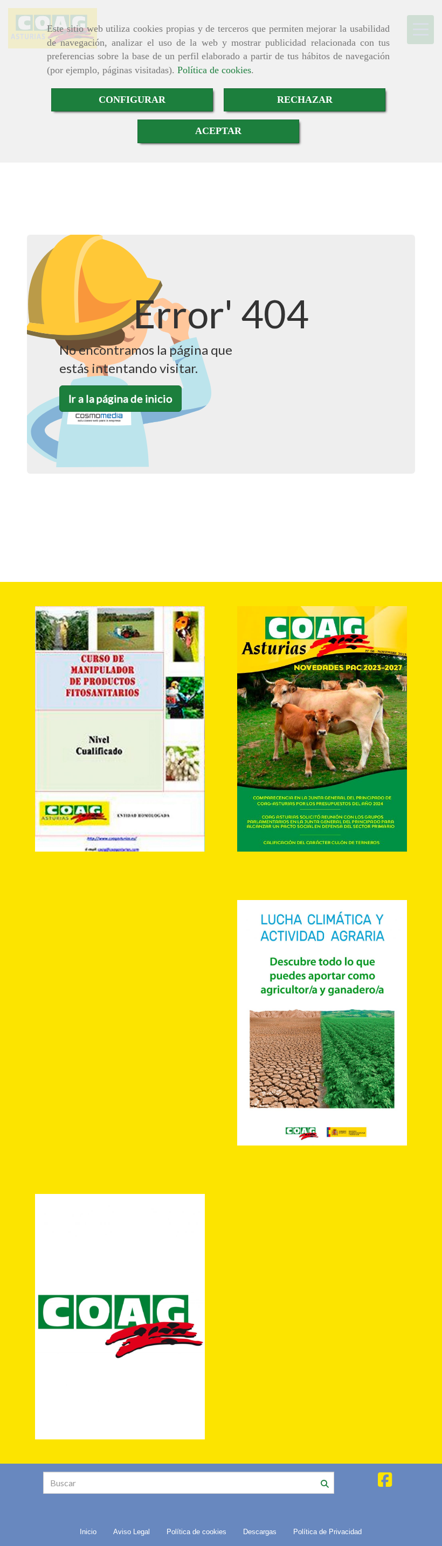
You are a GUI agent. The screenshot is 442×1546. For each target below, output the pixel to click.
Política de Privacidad (327, 1532)
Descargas (260, 1532)
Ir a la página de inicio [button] (120, 398)
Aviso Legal (131, 1532)
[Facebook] (385, 1482)
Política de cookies (214, 70)
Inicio (88, 1532)
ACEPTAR (218, 130)
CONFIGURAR (132, 99)
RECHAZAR (305, 99)
